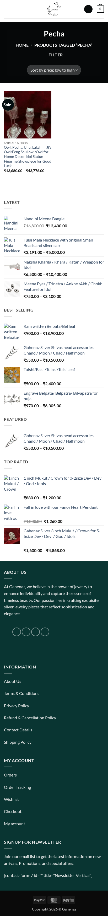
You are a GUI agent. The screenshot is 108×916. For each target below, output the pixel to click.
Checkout (12, 811)
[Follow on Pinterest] (45, 632)
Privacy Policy (16, 705)
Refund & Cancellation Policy (30, 717)
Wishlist (11, 799)
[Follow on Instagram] (26, 632)
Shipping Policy (17, 742)
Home (22, 44)
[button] (7, 9)
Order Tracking (17, 787)
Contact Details (18, 729)
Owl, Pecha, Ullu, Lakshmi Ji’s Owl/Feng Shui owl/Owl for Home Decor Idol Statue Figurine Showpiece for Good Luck (27, 156)
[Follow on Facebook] (16, 632)
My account (14, 823)
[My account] (88, 9)
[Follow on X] (35, 632)
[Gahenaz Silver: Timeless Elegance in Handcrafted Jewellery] (54, 9)
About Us (12, 681)
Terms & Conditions (21, 693)
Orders (10, 774)
